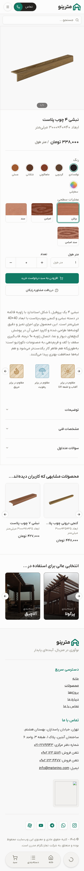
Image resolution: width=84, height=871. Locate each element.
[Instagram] (74, 825)
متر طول (73, 254)
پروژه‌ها (73, 692)
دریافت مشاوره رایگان (39, 290)
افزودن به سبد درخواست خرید (39, 278)
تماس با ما (71, 706)
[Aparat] (29, 825)
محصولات (72, 685)
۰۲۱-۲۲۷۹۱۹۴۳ (43, 745)
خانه (75, 679)
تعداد (43, 254)
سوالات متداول (68, 448)
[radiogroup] (42, 175)
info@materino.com (54, 768)
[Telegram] (52, 825)
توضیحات (72, 410)
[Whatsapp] (63, 825)
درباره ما (73, 699)
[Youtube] (41, 825)
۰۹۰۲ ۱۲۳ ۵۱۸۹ (51, 753)
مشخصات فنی (69, 429)
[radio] (73, 169)
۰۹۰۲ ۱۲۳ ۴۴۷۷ (50, 760)
